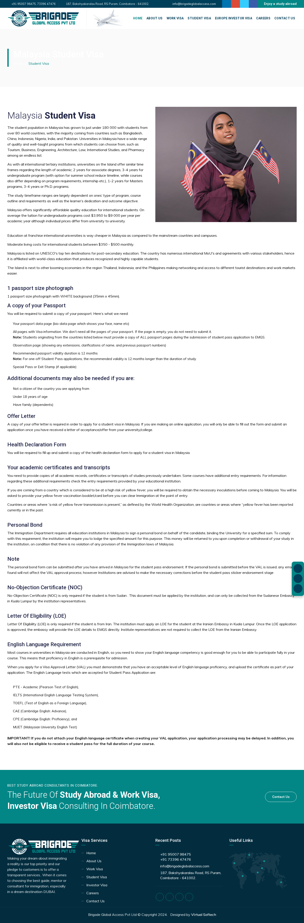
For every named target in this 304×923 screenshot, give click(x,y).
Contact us (281, 797)
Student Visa (199, 18)
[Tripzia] (108, 18)
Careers (263, 18)
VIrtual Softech (203, 914)
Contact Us (284, 18)
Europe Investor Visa (233, 18)
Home (137, 18)
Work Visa (175, 18)
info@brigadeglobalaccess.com (194, 4)
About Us (154, 18)
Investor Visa (96, 885)
